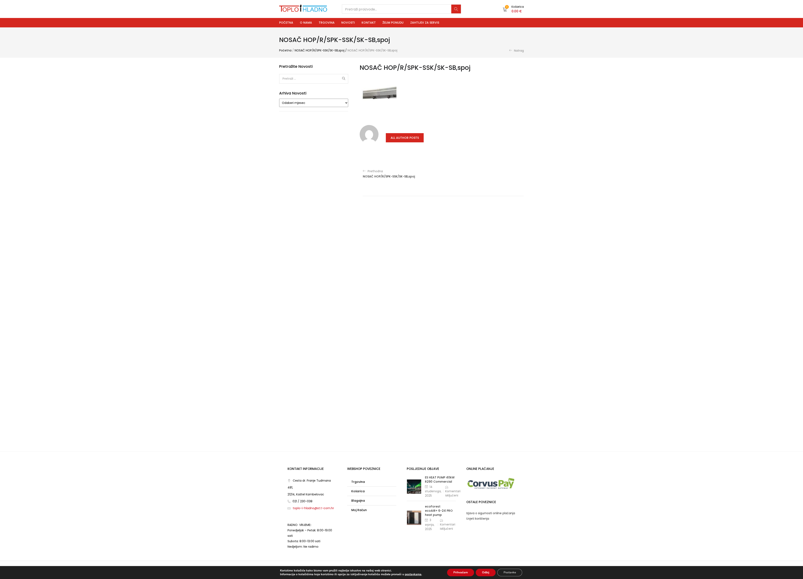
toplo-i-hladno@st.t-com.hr (313, 508)
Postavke (510, 572)
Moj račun (359, 510)
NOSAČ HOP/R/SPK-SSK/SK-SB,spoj (319, 50)
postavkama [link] (413, 574)
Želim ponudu (393, 22)
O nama (306, 22)
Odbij (485, 572)
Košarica (358, 491)
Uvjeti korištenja (477, 519)
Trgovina (327, 22)
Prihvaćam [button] (460, 572)
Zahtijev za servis (424, 22)
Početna (286, 22)
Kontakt (369, 22)
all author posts (405, 138)
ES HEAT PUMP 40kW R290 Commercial (440, 479)
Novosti (348, 22)
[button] (513, 9)
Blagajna (358, 501)
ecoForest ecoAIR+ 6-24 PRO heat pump (439, 510)
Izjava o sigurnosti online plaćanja (490, 513)
